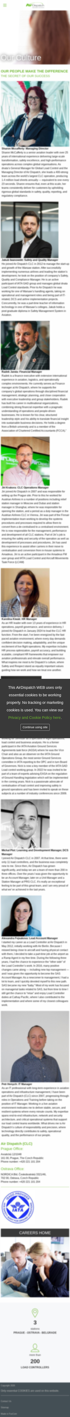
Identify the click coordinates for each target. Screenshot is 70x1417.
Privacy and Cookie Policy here (34, 717)
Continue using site (35, 727)
